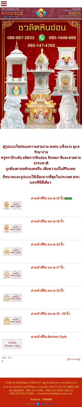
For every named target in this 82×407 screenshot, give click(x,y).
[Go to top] (73, 359)
